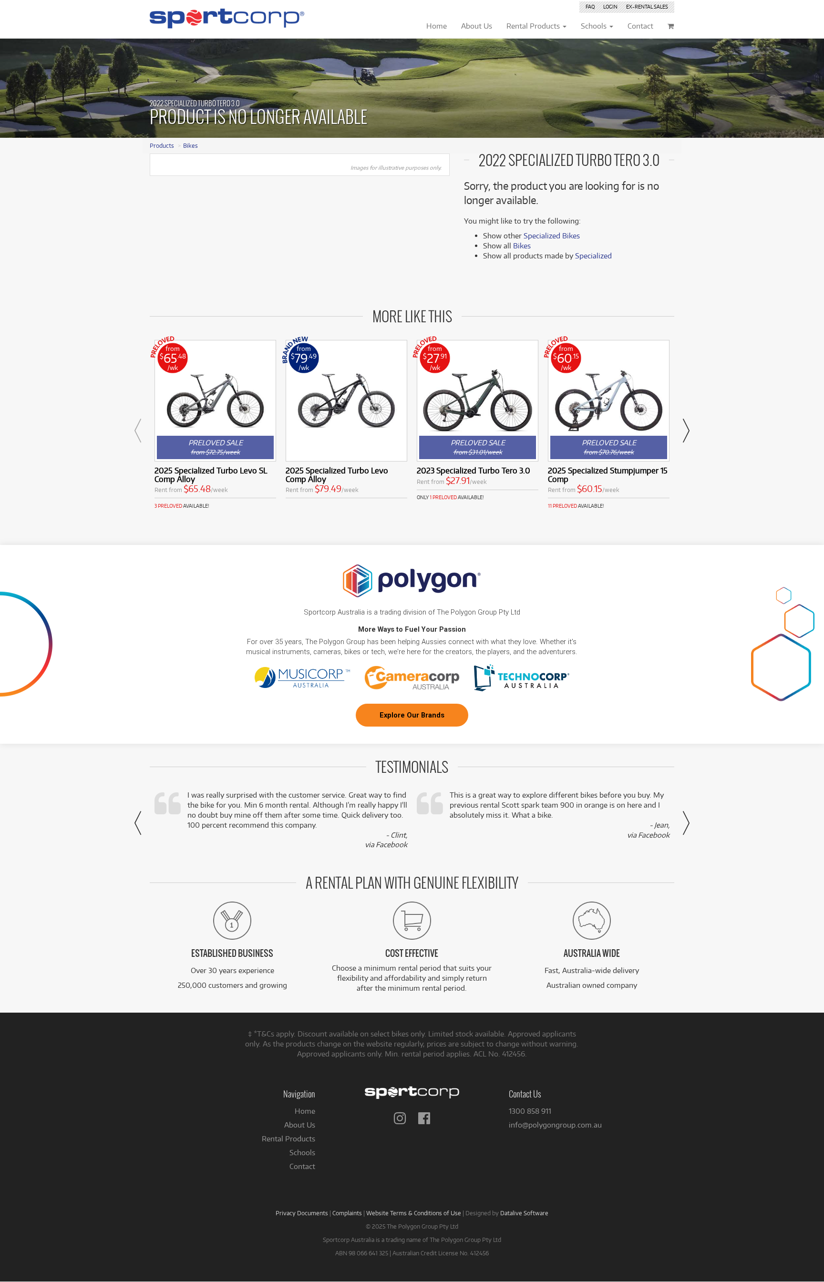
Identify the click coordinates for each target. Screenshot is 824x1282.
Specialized (593, 255)
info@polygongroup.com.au (555, 1124)
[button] (138, 430)
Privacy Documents (302, 1213)
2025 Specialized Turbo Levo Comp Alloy (337, 474)
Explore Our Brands (412, 715)
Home (305, 1111)
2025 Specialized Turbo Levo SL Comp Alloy (210, 474)
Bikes (190, 145)
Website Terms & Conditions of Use (413, 1213)
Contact (302, 1166)
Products (162, 145)
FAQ (590, 7)
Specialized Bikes (552, 235)
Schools (302, 1152)
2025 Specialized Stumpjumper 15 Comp (608, 474)
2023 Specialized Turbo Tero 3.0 (473, 470)
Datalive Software (524, 1213)
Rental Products (288, 1138)
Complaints (347, 1213)
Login (610, 7)
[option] (215, 424)
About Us (299, 1124)
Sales (647, 7)
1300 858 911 (530, 1111)
